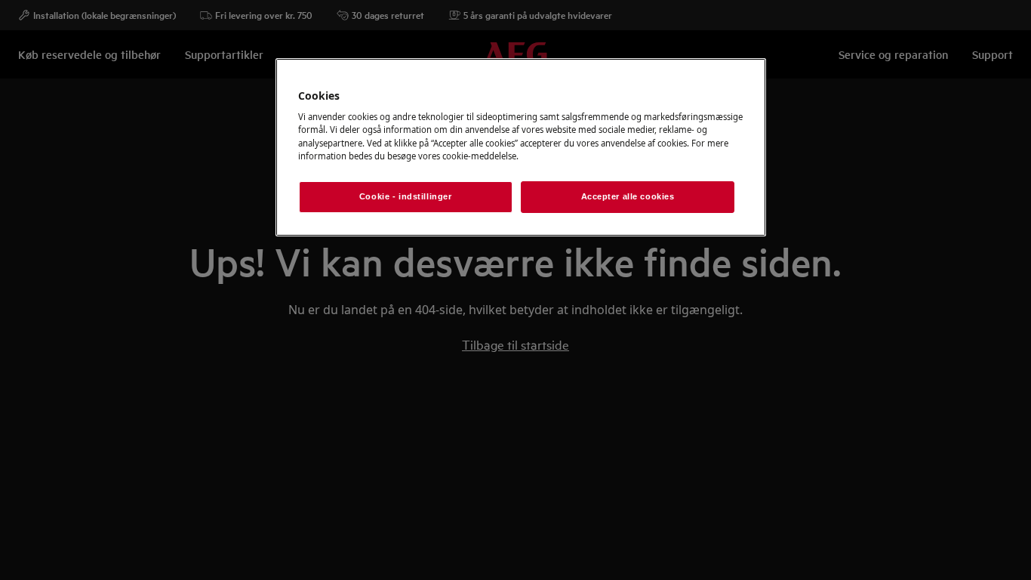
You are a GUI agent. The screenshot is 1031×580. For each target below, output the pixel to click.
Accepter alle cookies (628, 196)
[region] (520, 147)
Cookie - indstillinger (405, 196)
